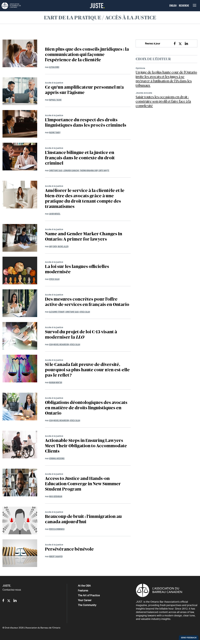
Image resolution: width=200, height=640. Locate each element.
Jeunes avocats (144, 92)
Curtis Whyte (103, 170)
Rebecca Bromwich (57, 529)
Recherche (184, 5)
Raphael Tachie (55, 99)
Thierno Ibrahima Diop (89, 170)
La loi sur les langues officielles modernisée (77, 269)
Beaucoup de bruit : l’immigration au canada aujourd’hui (83, 519)
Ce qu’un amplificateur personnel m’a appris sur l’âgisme (84, 90)
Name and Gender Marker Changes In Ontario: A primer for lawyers (83, 237)
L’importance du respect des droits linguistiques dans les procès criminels (85, 123)
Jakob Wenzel (54, 213)
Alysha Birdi (54, 67)
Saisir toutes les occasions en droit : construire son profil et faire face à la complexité (163, 101)
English (173, 5)
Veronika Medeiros (57, 458)
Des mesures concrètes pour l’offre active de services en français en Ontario (87, 302)
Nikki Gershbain (55, 496)
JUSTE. (6, 585)
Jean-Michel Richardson (59, 344)
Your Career (85, 600)
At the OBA (84, 585)
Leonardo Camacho (71, 170)
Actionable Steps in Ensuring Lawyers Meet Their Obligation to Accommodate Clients (86, 446)
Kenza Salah (54, 279)
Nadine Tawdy (54, 132)
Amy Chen (53, 246)
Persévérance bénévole (69, 549)
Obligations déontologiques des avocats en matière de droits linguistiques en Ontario (86, 408)
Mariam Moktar (55, 382)
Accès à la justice (54, 82)
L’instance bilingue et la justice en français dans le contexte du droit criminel (80, 158)
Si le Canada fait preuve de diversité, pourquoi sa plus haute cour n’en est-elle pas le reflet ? (87, 370)
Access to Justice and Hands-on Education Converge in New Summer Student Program (83, 483)
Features (83, 590)
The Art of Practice (89, 595)
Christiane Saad (56, 170)
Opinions (140, 68)
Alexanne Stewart (57, 311)
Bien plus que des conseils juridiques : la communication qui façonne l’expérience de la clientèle (87, 54)
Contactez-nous (11, 589)
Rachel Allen (63, 246)
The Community (87, 605)
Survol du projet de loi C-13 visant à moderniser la (81, 335)
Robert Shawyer (55, 556)
